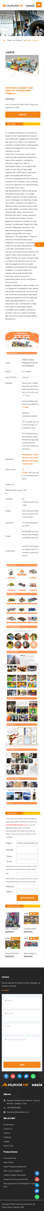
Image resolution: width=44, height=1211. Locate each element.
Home (9, 40)
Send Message (27, 898)
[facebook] (6, 1076)
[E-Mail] (26, 1076)
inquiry (23, 115)
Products (18, 40)
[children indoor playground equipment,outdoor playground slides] (18, 5)
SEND (22, 1065)
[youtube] (12, 1076)
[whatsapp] (33, 1076)
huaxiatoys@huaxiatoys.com (16, 825)
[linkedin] (19, 1076)
